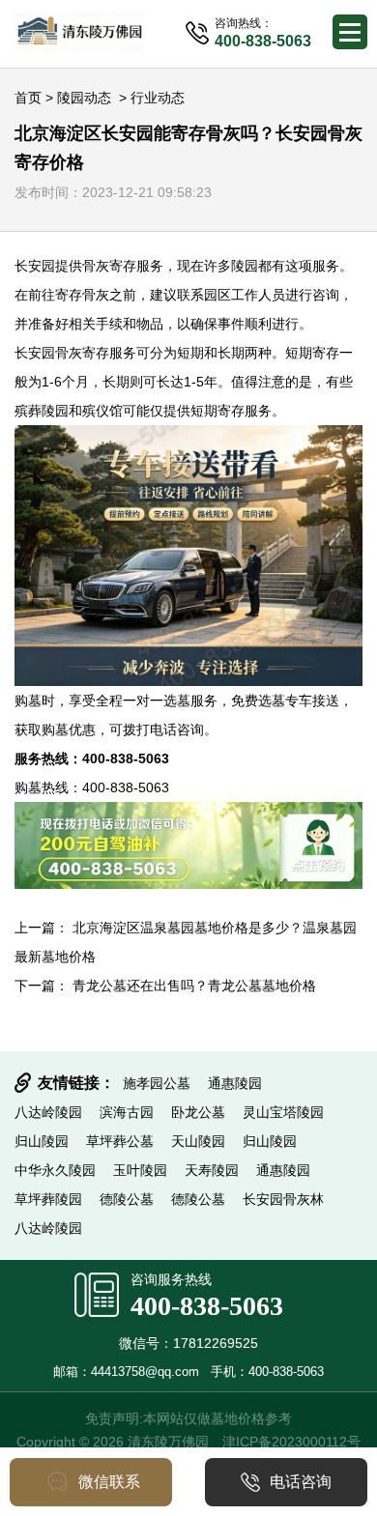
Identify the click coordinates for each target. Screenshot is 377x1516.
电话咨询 (301, 1481)
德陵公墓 (127, 1199)
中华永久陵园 (55, 1170)
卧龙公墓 (198, 1112)
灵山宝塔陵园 (283, 1112)
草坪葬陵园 (48, 1199)
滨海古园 (127, 1112)
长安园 (34, 265)
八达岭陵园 (48, 1112)
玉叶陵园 (140, 1170)
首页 (28, 97)
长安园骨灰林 (283, 1199)
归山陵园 (41, 1141)
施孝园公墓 (156, 1083)
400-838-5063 (206, 1306)
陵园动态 (84, 97)
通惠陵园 (235, 1083)
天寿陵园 (212, 1170)
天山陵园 (198, 1141)
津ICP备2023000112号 (291, 1441)
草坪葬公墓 (120, 1141)
